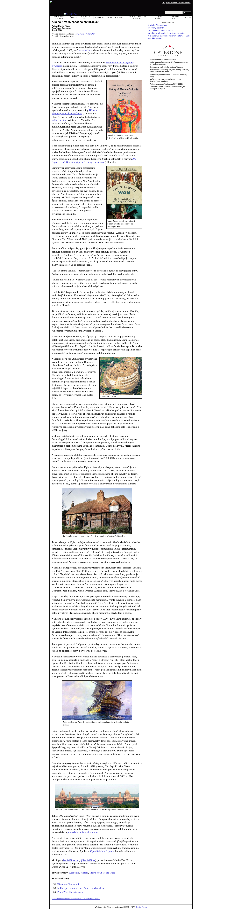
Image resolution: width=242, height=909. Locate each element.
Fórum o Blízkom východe (137, 17)
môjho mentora (59, 120)
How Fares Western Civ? (85, 34)
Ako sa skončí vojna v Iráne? (160, 30)
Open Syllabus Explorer (102, 851)
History (84, 872)
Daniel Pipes (141, 907)
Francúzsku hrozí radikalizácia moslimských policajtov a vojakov (167, 88)
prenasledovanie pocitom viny (83, 832)
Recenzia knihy (85, 17)
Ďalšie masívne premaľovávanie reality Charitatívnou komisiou (165, 80)
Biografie (119, 17)
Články (73, 17)
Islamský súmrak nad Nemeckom (163, 60)
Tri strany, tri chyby (156, 28)
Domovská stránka (59, 17)
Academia (74, 872)
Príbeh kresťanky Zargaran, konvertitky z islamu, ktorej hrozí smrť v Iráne (169, 71)
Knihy (109, 17)
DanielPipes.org (71, 860)
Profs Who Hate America (70, 891)
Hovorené (100, 17)
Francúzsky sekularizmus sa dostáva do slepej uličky (168, 76)
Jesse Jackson (85, 50)
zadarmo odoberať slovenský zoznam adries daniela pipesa (76, 898)
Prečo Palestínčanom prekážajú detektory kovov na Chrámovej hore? (169, 63)
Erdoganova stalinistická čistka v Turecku (166, 67)
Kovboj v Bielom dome (157, 25)
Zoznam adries (175, 17)
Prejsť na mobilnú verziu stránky (176, 3)
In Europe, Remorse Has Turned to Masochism (81, 888)
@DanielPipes (88, 860)
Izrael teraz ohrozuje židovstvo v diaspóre (166, 33)
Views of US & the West (102, 872)
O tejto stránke (159, 17)
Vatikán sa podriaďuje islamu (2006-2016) (166, 84)
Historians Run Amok (68, 884)
